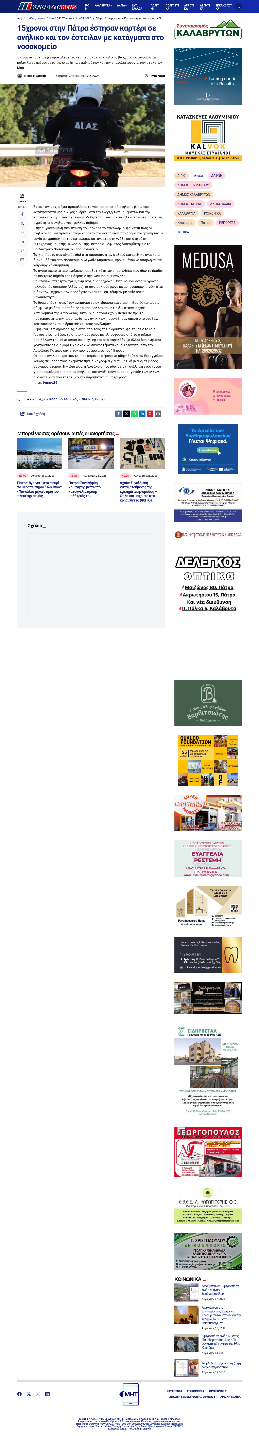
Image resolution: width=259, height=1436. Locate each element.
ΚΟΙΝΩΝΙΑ (85, 18)
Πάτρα (99, 18)
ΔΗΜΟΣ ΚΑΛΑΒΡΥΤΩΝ (193, 195)
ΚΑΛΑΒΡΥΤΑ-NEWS (61, 18)
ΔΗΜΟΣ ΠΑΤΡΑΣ (189, 204)
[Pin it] (22, 250)
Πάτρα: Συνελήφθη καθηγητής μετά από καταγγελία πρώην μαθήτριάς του (84, 489)
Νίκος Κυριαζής (35, 76)
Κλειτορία (184, 223)
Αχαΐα (41, 18)
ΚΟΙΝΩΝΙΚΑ (212, 213)
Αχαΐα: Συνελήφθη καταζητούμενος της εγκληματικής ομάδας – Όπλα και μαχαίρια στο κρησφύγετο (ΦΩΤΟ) (138, 491)
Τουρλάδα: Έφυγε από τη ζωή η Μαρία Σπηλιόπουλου (221, 1365)
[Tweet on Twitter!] (22, 223)
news (22, 475)
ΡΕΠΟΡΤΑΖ (227, 223)
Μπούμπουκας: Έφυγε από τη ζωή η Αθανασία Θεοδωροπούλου (220, 1290)
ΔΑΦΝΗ (216, 176)
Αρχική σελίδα (25, 18)
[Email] (22, 259)
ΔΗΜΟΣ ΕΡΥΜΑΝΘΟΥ (193, 185)
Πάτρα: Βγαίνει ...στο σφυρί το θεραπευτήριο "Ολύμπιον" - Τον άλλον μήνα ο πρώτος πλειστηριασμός (39, 489)
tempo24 (50, 382)
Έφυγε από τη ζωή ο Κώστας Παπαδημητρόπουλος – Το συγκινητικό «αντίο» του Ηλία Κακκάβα (221, 1342)
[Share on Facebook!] (22, 214)
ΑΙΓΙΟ (181, 176)
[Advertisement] (208, 646)
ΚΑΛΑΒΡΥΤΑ (186, 213)
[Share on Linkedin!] (22, 241)
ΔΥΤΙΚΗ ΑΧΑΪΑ (220, 204)
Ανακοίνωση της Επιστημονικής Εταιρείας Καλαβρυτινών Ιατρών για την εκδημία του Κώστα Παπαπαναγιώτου (221, 1315)
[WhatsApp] (22, 232)
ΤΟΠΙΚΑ (183, 232)
